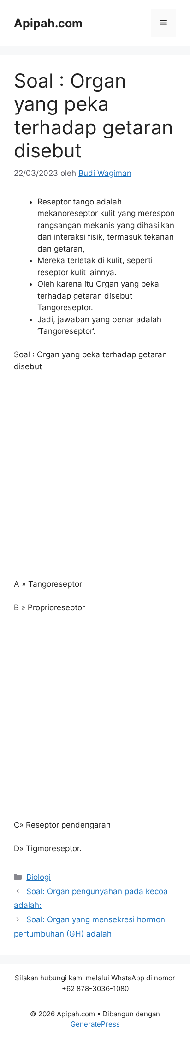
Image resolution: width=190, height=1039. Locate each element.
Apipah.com (48, 23)
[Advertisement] (95, 479)
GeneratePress (95, 1024)
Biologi (38, 877)
